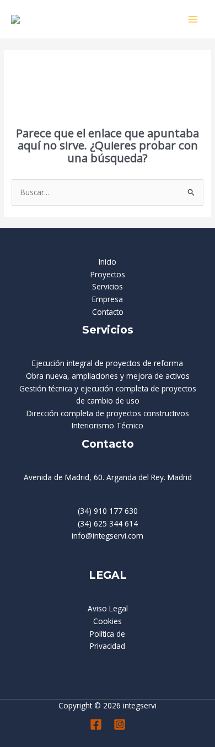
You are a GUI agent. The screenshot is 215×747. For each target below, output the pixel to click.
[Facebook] (96, 724)
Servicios (107, 286)
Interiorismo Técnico (107, 425)
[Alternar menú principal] (193, 19)
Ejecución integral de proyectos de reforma (107, 363)
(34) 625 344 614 (108, 523)
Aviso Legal (108, 608)
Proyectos (107, 274)
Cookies (107, 621)
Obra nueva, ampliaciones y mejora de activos (108, 375)
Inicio (107, 261)
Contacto (107, 312)
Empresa (107, 299)
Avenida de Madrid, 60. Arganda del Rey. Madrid (108, 477)
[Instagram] (120, 724)
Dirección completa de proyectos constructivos (107, 413)
